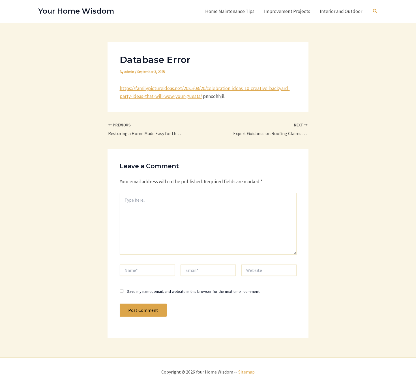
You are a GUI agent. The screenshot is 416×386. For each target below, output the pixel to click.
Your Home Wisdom (76, 11)
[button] (375, 11)
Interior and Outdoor (341, 11)
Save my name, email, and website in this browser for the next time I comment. (193, 291)
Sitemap (246, 372)
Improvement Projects (287, 11)
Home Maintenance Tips (229, 11)
